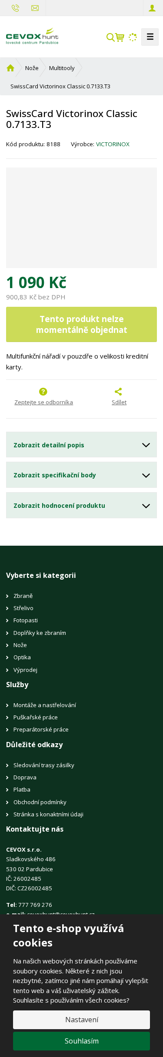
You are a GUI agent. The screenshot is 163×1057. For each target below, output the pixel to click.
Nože (20, 645)
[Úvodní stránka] (32, 36)
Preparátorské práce (41, 729)
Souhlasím (82, 1041)
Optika (22, 657)
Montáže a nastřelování (44, 705)
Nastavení (81, 1019)
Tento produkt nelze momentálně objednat (81, 324)
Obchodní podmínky (40, 802)
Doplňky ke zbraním (39, 633)
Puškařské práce (35, 717)
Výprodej (25, 670)
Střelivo (23, 608)
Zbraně (23, 596)
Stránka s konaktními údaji (48, 814)
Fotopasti (25, 620)
